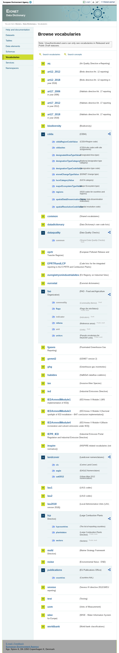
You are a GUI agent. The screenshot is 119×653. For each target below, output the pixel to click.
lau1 (49, 487)
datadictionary (55, 224)
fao (49, 291)
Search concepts (75, 54)
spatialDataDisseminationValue (67, 199)
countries (60, 578)
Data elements (13, 46)
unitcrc (59, 335)
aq (48, 63)
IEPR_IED (53, 434)
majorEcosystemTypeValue (67, 186)
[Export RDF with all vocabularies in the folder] (109, 134)
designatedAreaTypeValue (67, 155)
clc (57, 465)
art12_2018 (53, 80)
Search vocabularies (51, 54)
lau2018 (52, 504)
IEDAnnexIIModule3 (59, 411)
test (49, 598)
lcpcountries (62, 526)
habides (52, 375)
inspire (51, 445)
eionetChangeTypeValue (67, 174)
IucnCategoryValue (65, 180)
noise (50, 562)
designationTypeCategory (67, 161)
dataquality (53, 232)
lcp (49, 515)
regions (59, 192)
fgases (51, 347)
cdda (50, 134)
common (52, 216)
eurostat (52, 283)
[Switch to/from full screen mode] (98, 2)
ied (49, 391)
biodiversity (54, 126)
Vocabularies (12, 57)
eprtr (50, 252)
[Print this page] (94, 2)
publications (54, 570)
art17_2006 (53, 91)
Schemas (10, 51)
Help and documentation (18, 29)
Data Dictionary (29, 24)
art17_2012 (53, 103)
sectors (59, 540)
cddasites (60, 147)
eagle (58, 471)
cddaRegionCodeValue (67, 142)
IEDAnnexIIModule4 (59, 422)
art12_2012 (53, 71)
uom (50, 606)
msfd (50, 550)
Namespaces (12, 68)
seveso (51, 587)
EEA (18, 2)
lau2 (49, 496)
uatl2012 (60, 476)
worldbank (53, 626)
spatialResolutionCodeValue (67, 207)
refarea (59, 323)
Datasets (10, 35)
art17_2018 (53, 114)
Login (88, 2)
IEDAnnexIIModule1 (59, 399)
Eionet (18, 24)
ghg (49, 366)
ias (49, 383)
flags (58, 309)
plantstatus (61, 532)
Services (10, 62)
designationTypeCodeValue (67, 168)
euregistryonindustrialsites (63, 275)
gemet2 (51, 358)
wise (50, 615)
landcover (53, 457)
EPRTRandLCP (56, 263)
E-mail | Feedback (15, 643)
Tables (9, 40)
